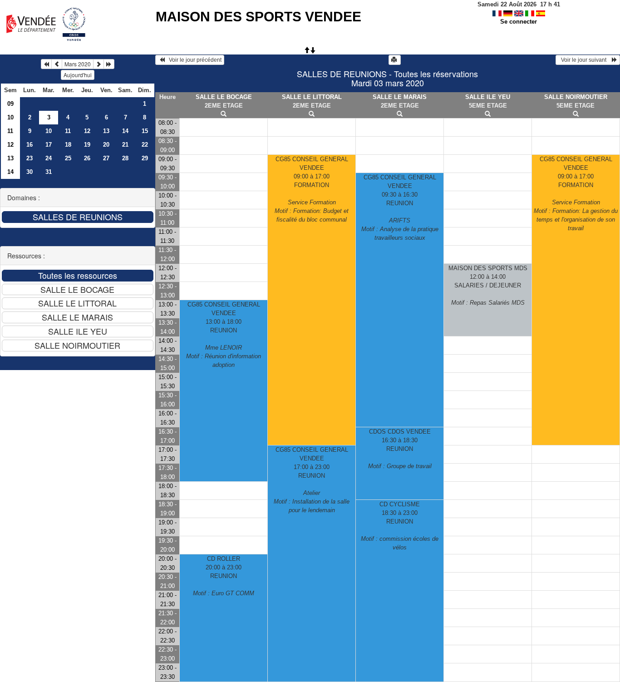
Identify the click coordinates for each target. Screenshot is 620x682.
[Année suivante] (108, 64)
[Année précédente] (46, 64)
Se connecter (518, 21)
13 (106, 131)
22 (145, 144)
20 (106, 144)
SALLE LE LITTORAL (312, 97)
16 (29, 144)
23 (29, 158)
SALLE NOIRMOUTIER (575, 97)
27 (106, 158)
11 (10, 131)
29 (145, 158)
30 (29, 171)
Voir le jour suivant (585, 60)
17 (48, 144)
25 (68, 158)
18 (68, 144)
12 (87, 131)
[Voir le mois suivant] (98, 64)
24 (48, 158)
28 (125, 158)
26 (87, 158)
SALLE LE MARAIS (400, 97)
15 (145, 131)
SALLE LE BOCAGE (224, 97)
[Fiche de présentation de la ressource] (224, 114)
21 (125, 144)
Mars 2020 (77, 64)
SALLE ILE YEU (487, 97)
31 (48, 171)
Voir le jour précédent (193, 60)
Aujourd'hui (78, 75)
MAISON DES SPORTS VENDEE (258, 16)
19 (87, 144)
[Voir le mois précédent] (56, 64)
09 (10, 103)
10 (10, 117)
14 (125, 131)
